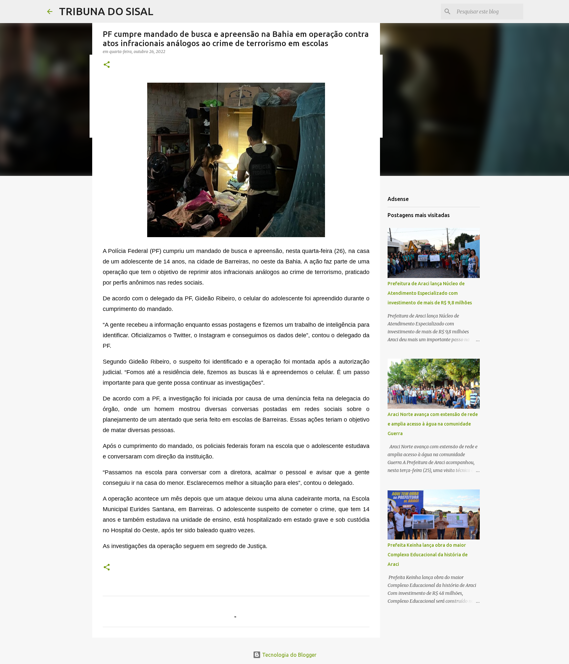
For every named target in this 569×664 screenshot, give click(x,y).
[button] (107, 65)
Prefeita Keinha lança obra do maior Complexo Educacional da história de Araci (428, 554)
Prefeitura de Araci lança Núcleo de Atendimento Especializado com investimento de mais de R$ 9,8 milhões (430, 293)
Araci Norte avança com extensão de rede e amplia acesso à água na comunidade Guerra (433, 424)
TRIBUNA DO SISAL (106, 11)
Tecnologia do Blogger (288, 655)
